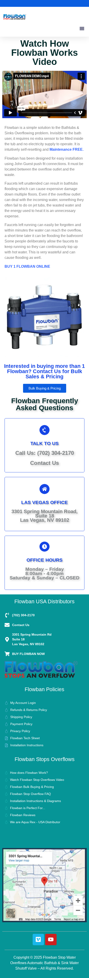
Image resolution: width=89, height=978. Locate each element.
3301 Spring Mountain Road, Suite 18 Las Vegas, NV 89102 (44, 516)
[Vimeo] (38, 939)
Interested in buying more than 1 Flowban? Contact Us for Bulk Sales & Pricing (44, 371)
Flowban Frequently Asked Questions (44, 404)
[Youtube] (51, 939)
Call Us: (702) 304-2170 (44, 453)
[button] (82, 28)
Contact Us (44, 463)
